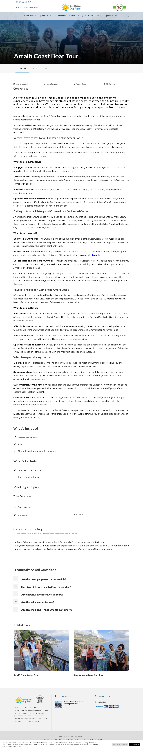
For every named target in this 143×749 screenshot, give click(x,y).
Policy (67, 736)
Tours (44, 16)
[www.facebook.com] (14, 2)
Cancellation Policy (28, 529)
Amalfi (46, 116)
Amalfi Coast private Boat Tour (88, 675)
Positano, (100, 125)
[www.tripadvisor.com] (30, 2)
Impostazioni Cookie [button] (120, 745)
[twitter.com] (20, 2)
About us (113, 16)
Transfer (61, 16)
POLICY (35, 68)
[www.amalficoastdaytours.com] (71, 7)
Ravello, (96, 375)
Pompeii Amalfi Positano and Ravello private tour (74, 703)
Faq (100, 16)
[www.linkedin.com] (23, 2)
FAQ (46, 68)
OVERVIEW (22, 68)
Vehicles (88, 16)
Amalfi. (96, 255)
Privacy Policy (77, 736)
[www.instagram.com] (17, 2)
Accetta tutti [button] (135, 745)
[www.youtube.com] (26, 2)
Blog (73, 16)
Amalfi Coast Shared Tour (26, 675)
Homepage (31, 16)
